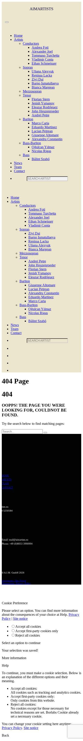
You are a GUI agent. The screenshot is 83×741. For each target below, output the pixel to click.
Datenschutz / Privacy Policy (16, 583)
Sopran (28, 67)
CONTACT (7, 487)
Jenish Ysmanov (43, 103)
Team (18, 167)
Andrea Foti (40, 47)
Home (18, 35)
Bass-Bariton (32, 143)
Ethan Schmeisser (44, 63)
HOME (5, 475)
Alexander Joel (42, 51)
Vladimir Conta (42, 59)
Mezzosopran (32, 91)
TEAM (5, 483)
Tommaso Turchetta (45, 55)
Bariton (28, 119)
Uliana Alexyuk (43, 71)
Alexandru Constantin (47, 139)
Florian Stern (41, 99)
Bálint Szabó (41, 159)
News (18, 163)
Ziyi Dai (37, 79)
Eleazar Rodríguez (45, 107)
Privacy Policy (12, 728)
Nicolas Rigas (41, 151)
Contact (19, 171)
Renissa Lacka (42, 75)
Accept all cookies (28, 626)
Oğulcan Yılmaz (43, 147)
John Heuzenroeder (45, 111)
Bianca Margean (43, 87)
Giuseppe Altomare (45, 135)
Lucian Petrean (42, 131)
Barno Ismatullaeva (45, 83)
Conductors (31, 43)
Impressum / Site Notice (14, 580)
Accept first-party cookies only (36, 631)
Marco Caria (40, 123)
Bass (26, 155)
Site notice (20, 618)
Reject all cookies (27, 635)
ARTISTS (7, 479)
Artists (18, 39)
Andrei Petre (40, 115)
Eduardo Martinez (44, 127)
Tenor (27, 95)
